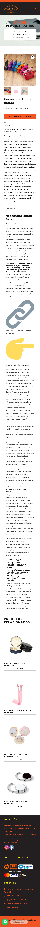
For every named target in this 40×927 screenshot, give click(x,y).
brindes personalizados (23, 383)
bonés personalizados (11, 144)
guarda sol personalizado (12, 184)
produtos (20, 248)
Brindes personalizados (18, 158)
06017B (15, 666)
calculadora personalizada (26, 167)
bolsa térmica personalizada (24, 141)
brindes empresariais (25, 150)
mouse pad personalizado (23, 192)
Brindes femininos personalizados (15, 153)
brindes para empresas (18, 156)
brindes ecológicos (10, 150)
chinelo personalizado (11, 178)
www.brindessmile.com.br (20, 365)
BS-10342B (15, 757)
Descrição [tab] (10, 208)
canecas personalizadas (12, 170)
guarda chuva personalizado (23, 181)
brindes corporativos (23, 147)
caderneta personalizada (21, 164)
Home (16, 32)
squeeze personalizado (24, 198)
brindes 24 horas (25, 144)
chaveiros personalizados (22, 175)
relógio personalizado (25, 195)
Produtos (24, 32)
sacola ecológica (9, 198)
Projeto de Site (28, 923)
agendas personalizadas (16, 136)
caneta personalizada (28, 170)
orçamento (25, 259)
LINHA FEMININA (21, 35)
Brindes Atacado (9, 147)
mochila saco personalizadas (13, 189)
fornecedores (28, 469)
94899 (15, 804)
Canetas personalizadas (12, 172)
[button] (33, 57)
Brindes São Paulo (20, 161)
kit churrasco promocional (23, 187)
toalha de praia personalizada (14, 201)
